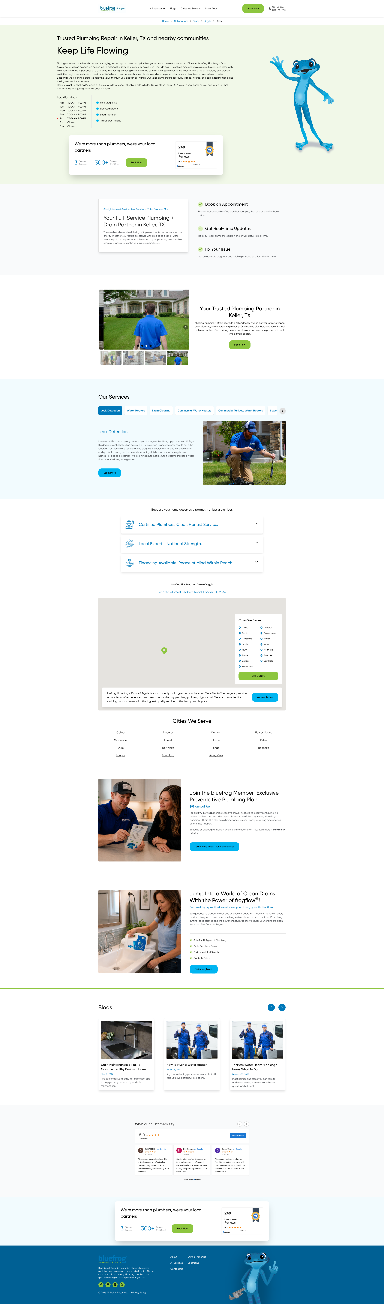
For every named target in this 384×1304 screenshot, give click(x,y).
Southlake (168, 755)
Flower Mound (263, 732)
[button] (111, 358)
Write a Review (265, 697)
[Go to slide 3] (146, 346)
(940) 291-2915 (279, 10)
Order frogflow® (204, 969)
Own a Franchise (197, 1256)
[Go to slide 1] (138, 346)
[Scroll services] (283, 411)
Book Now (253, 8)
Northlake (168, 747)
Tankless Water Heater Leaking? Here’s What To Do (254, 1067)
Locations (193, 1262)
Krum (120, 747)
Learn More (110, 472)
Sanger (120, 755)
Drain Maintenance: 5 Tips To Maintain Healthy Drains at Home (124, 1067)
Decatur (168, 732)
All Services (176, 1262)
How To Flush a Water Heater (186, 1064)
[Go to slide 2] (142, 346)
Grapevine (120, 740)
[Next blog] (282, 1007)
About (173, 1256)
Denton (215, 732)
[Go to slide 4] (151, 346)
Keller (263, 740)
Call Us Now (258, 675)
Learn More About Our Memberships (214, 846)
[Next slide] (185, 327)
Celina (120, 732)
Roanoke (263, 747)
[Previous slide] (102, 327)
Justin (216, 740)
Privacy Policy (138, 1292)
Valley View (216, 755)
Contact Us (176, 1268)
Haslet (168, 740)
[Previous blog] (271, 1007)
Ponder (216, 747)
